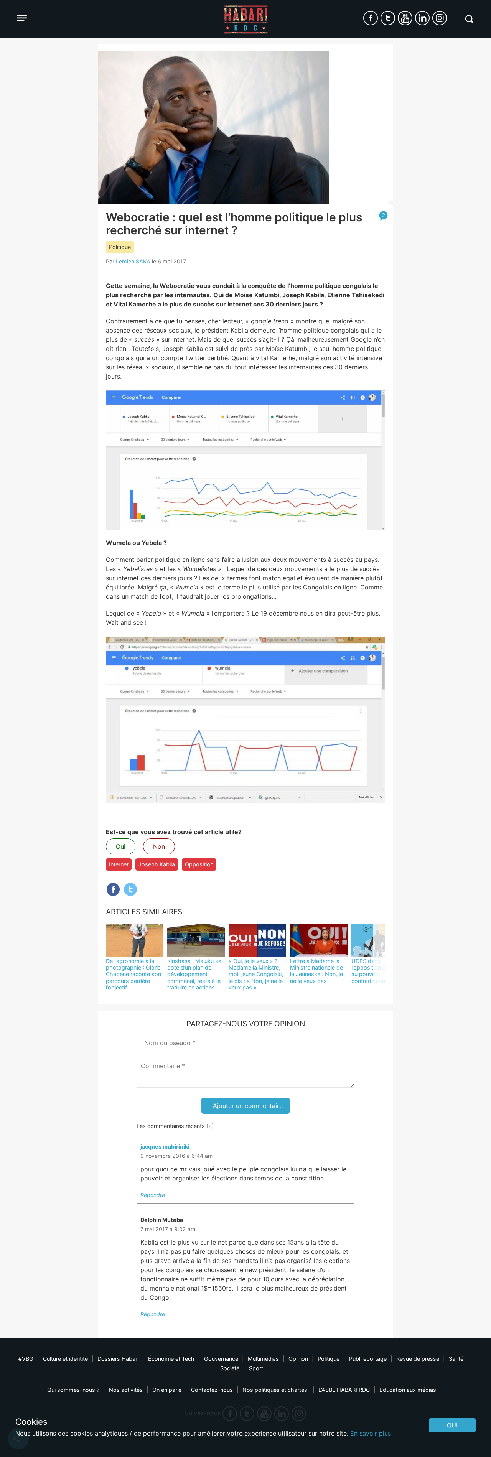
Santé (456, 1358)
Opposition (199, 864)
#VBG (25, 1358)
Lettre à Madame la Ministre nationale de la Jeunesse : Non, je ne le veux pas (316, 971)
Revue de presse (417, 1358)
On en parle (166, 1389)
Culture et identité (65, 1358)
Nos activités (126, 1389)
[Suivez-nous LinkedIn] (422, 18)
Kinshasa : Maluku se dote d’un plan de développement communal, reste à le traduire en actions (194, 974)
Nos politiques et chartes (275, 1389)
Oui (120, 846)
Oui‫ (452, 1425)
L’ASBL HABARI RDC (344, 1389)
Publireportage (368, 1358)
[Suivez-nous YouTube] (405, 18)
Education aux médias (407, 1389)
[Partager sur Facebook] (113, 889)
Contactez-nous (212, 1389)
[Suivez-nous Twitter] (388, 18)
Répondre (152, 1195)
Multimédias (263, 1358)
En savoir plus (370, 1433)
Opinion (298, 1358)
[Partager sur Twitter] (130, 889)
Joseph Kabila (156, 864)
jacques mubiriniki (164, 1146)
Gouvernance (221, 1358)
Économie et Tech (171, 1358)
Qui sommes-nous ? (73, 1389)
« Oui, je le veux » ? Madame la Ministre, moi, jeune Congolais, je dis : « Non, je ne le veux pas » (256, 974)
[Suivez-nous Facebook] (370, 18)
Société (229, 1368)
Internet (119, 864)
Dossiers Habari (117, 1358)
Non (159, 846)
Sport (256, 1368)
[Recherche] (469, 19)
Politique (120, 247)
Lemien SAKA (133, 261)
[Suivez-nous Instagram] (439, 18)
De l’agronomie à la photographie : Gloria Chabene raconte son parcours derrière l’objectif (133, 974)
